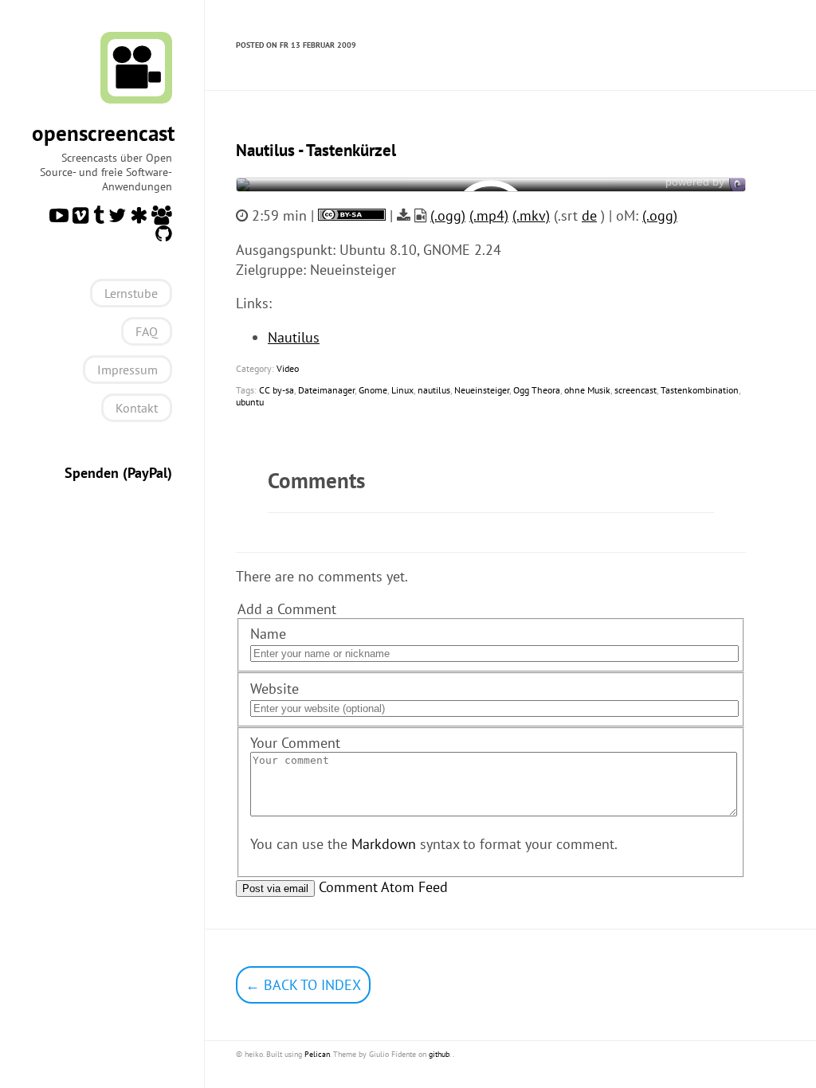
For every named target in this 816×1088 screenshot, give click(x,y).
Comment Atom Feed (383, 887)
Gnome (373, 390)
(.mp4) (488, 215)
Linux (402, 390)
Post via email (275, 888)
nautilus (434, 390)
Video (288, 368)
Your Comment (295, 743)
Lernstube (131, 293)
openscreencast (103, 133)
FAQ (146, 331)
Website (274, 688)
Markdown (383, 844)
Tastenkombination (700, 390)
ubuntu (250, 402)
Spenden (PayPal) (118, 473)
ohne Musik (587, 390)
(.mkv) (531, 215)
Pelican (317, 1054)
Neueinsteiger (481, 390)
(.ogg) (447, 215)
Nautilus (294, 337)
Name (268, 633)
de (589, 215)
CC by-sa (276, 390)
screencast (635, 390)
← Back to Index (303, 985)
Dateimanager (326, 390)
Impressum (127, 370)
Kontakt (137, 408)
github (439, 1054)
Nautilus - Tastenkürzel (316, 150)
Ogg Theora (536, 390)
